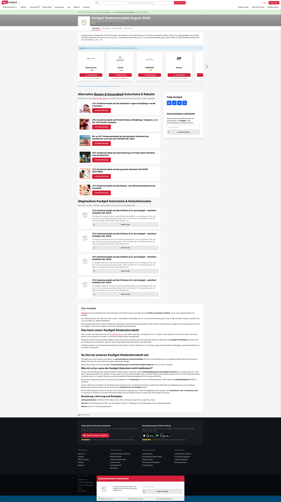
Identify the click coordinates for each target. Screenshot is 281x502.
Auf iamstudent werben (182, 454)
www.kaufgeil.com (116, 334)
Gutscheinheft (34, 7)
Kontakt (80, 462)
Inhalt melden (85, 415)
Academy (86, 7)
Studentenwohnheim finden (152, 457)
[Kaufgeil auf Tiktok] (179, 103)
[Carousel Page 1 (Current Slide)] (99, 86)
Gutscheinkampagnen (182, 457)
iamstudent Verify (180, 462)
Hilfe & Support (83, 459)
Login (264, 3)
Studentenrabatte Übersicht (120, 454)
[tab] (96, 28)
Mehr (101, 40)
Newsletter (114, 468)
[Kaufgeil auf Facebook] (169, 103)
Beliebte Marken (116, 457)
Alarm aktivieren (183, 132)
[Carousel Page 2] (140, 86)
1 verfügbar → (120, 78)
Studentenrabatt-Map (118, 459)
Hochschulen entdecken (150, 462)
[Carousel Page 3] (182, 86)
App (68, 7)
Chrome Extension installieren (96, 435)
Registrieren (274, 3)
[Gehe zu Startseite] (9, 3)
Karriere (81, 457)
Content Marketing (181, 459)
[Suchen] (97, 2)
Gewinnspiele (59, 7)
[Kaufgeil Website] (184, 103)
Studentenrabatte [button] (9, 7)
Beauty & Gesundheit (109, 94)
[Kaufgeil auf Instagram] (174, 103)
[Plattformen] (19, 3)
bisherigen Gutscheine (99, 98)
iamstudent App (116, 465)
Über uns (81, 454)
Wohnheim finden (258, 7)
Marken (23, 7)
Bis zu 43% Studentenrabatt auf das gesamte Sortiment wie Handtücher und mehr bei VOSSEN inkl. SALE (120, 137)
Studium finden (243, 7)
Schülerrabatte (273, 7)
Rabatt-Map (47, 7)
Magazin (77, 7)
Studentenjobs (147, 454)
